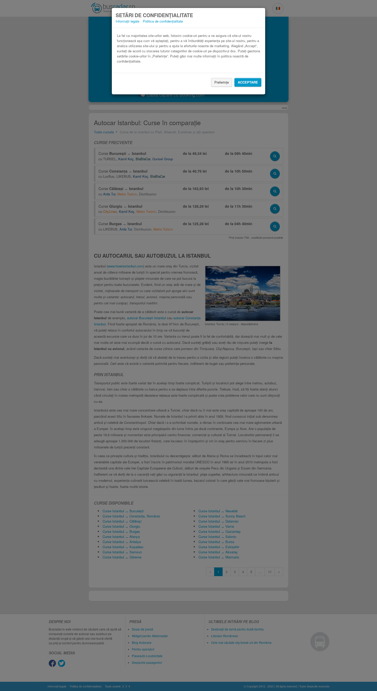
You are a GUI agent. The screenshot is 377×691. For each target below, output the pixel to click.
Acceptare (248, 82)
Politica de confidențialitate (163, 21)
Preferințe (221, 82)
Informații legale (127, 21)
